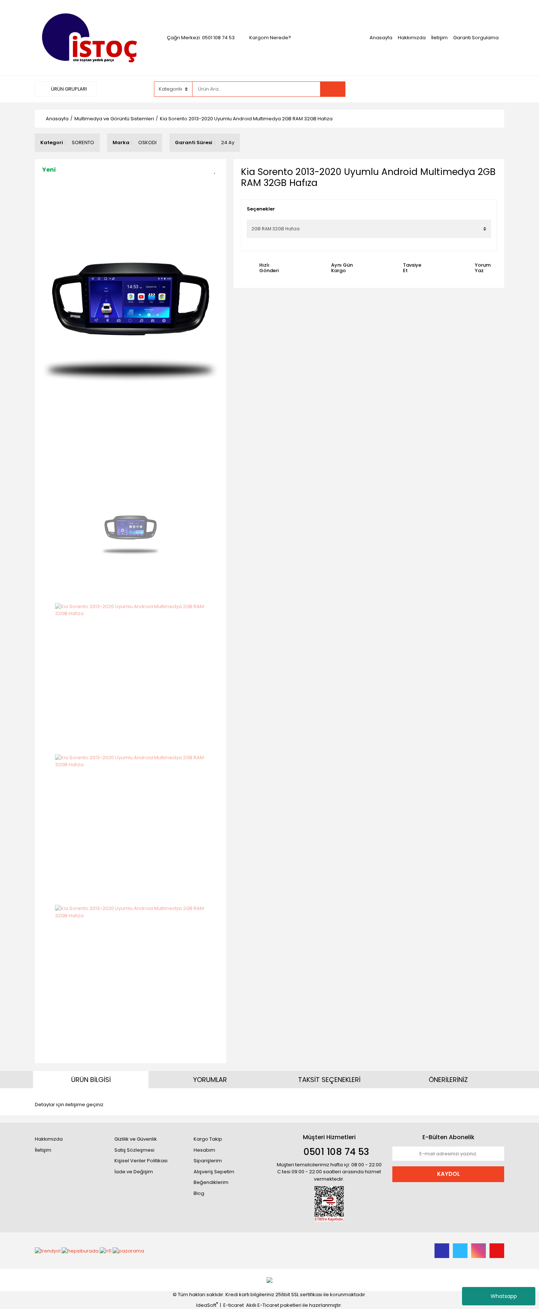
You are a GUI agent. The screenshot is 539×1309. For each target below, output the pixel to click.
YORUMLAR (210, 1079)
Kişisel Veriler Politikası (141, 1160)
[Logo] (91, 37)
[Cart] (454, 89)
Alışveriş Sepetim (214, 1171)
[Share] (217, 182)
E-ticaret (233, 1305)
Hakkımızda (412, 37)
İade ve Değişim (133, 1171)
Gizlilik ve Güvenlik (135, 1139)
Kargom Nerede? (270, 37)
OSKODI (147, 142)
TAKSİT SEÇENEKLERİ (329, 1079)
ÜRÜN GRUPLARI (68, 88)
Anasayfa (381, 37)
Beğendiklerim (211, 1182)
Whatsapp (504, 1296)
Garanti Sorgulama (476, 37)
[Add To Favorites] (217, 169)
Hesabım (204, 1150)
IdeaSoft (207, 1305)
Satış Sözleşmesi (134, 1150)
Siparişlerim (208, 1160)
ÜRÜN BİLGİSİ (91, 1079)
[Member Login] (409, 88)
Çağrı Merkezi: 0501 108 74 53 (201, 37)
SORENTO (83, 142)
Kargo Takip (208, 1139)
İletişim (439, 37)
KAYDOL (448, 1174)
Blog (199, 1193)
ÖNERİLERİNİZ (448, 1079)
